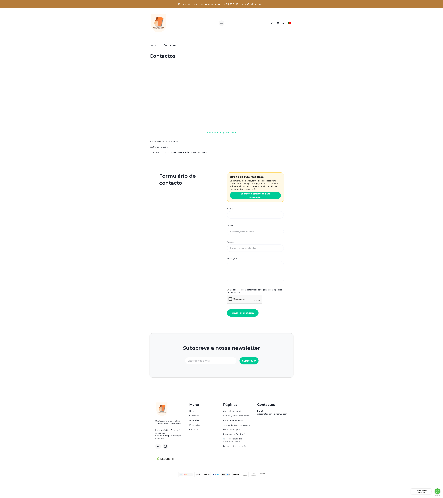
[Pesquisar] (272, 23)
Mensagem (232, 259)
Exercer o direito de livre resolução (255, 195)
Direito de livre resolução (234, 446)
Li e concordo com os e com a (254, 291)
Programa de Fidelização (234, 434)
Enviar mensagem (243, 313)
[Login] (283, 23)
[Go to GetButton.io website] (437, 495)
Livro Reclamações (231, 430)
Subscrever (249, 360)
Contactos (194, 430)
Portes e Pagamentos (233, 420)
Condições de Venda (232, 411)
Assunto (231, 242)
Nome (230, 209)
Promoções (194, 425)
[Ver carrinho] (277, 23)
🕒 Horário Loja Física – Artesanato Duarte (233, 440)
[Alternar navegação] (221, 23)
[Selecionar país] (290, 23)
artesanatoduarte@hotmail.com (272, 414)
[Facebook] (158, 446)
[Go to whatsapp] (437, 491)
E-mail (230, 225)
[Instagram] (165, 446)
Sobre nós (194, 416)
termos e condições (258, 290)
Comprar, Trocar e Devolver (236, 416)
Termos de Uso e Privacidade (236, 425)
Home (153, 45)
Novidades (194, 420)
